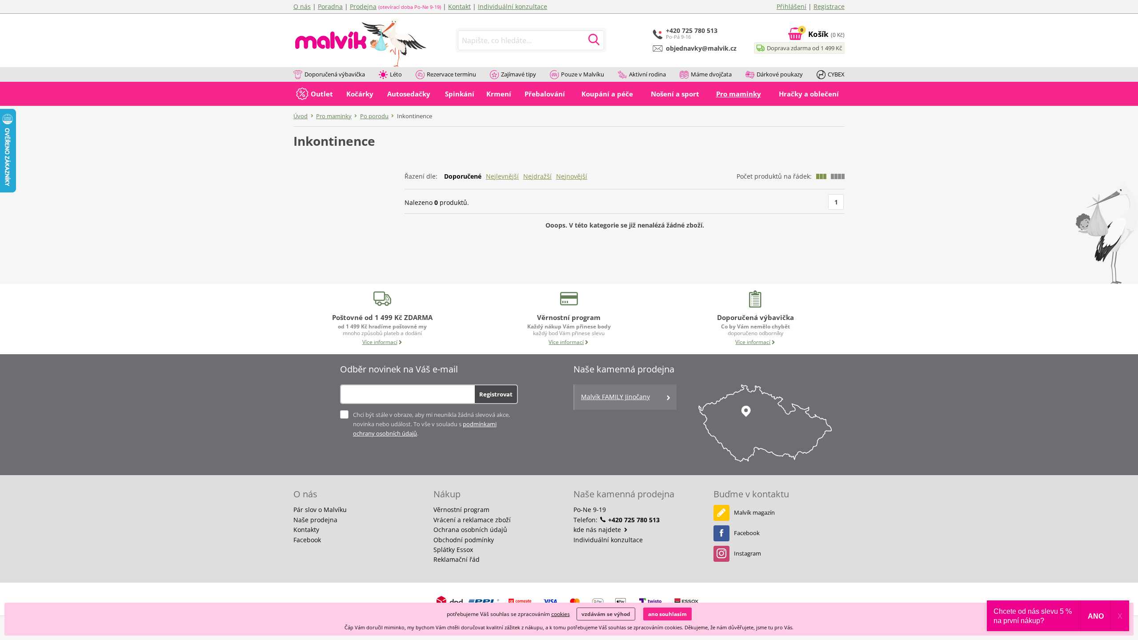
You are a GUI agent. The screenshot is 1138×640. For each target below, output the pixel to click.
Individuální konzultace (512, 6)
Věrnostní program (461, 509)
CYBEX (836, 74)
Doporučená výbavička (335, 74)
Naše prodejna (315, 520)
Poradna (330, 6)
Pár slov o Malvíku (320, 509)
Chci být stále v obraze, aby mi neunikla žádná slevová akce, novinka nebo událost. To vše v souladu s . (431, 424)
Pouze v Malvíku (582, 74)
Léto (396, 74)
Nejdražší (537, 176)
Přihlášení (791, 6)
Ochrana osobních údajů (470, 529)
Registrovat (496, 394)
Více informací (379, 342)
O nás (302, 6)
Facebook (307, 540)
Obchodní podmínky (463, 540)
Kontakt (459, 6)
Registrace (829, 6)
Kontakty (306, 529)
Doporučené (462, 176)
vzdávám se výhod (605, 614)
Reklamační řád (456, 559)
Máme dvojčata (711, 74)
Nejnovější (571, 176)
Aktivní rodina (647, 74)
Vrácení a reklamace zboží (472, 520)
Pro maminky (334, 116)
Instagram (747, 553)
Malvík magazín (754, 512)
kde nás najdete (598, 529)
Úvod (300, 116)
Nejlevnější (502, 176)
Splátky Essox (453, 549)
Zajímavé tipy (518, 74)
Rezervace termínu (451, 74)
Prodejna (363, 6)
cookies (560, 614)
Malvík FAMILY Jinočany (615, 396)
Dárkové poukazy (780, 74)
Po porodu (374, 116)
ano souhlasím (667, 614)
